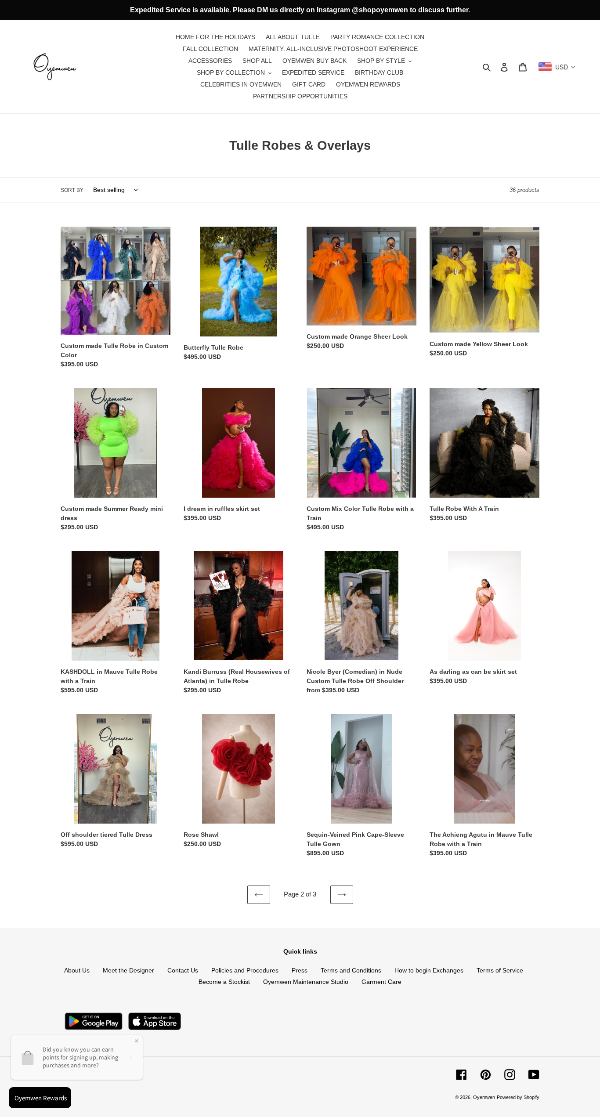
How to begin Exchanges (428, 970)
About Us (77, 970)
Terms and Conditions (351, 970)
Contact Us (182, 970)
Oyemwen (484, 1097)
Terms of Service (500, 970)
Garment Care (381, 981)
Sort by (72, 190)
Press (299, 970)
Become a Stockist (224, 981)
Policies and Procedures (244, 970)
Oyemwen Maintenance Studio (305, 981)
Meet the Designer (128, 970)
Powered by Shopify (518, 1097)
